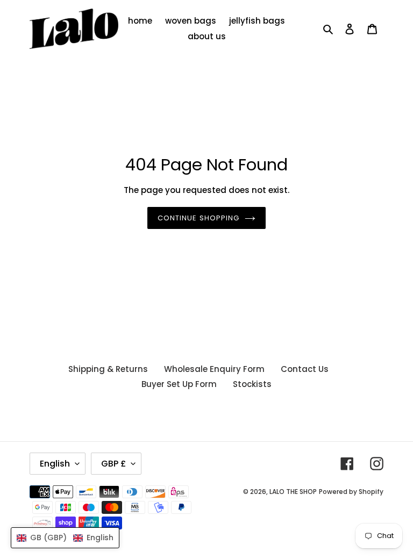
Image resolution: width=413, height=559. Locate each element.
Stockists (252, 384)
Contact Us (305, 369)
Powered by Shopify (351, 491)
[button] (65, 538)
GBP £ (113, 463)
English (55, 463)
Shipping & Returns (108, 369)
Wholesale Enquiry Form (214, 369)
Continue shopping (198, 218)
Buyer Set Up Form (179, 384)
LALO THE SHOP (293, 491)
